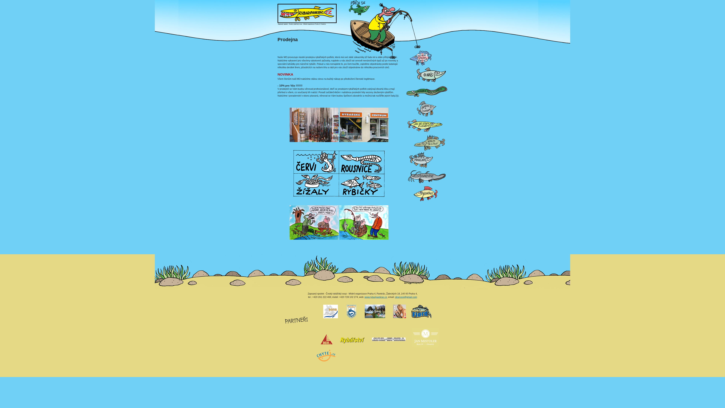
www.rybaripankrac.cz (376, 297)
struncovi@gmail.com (406, 297)
